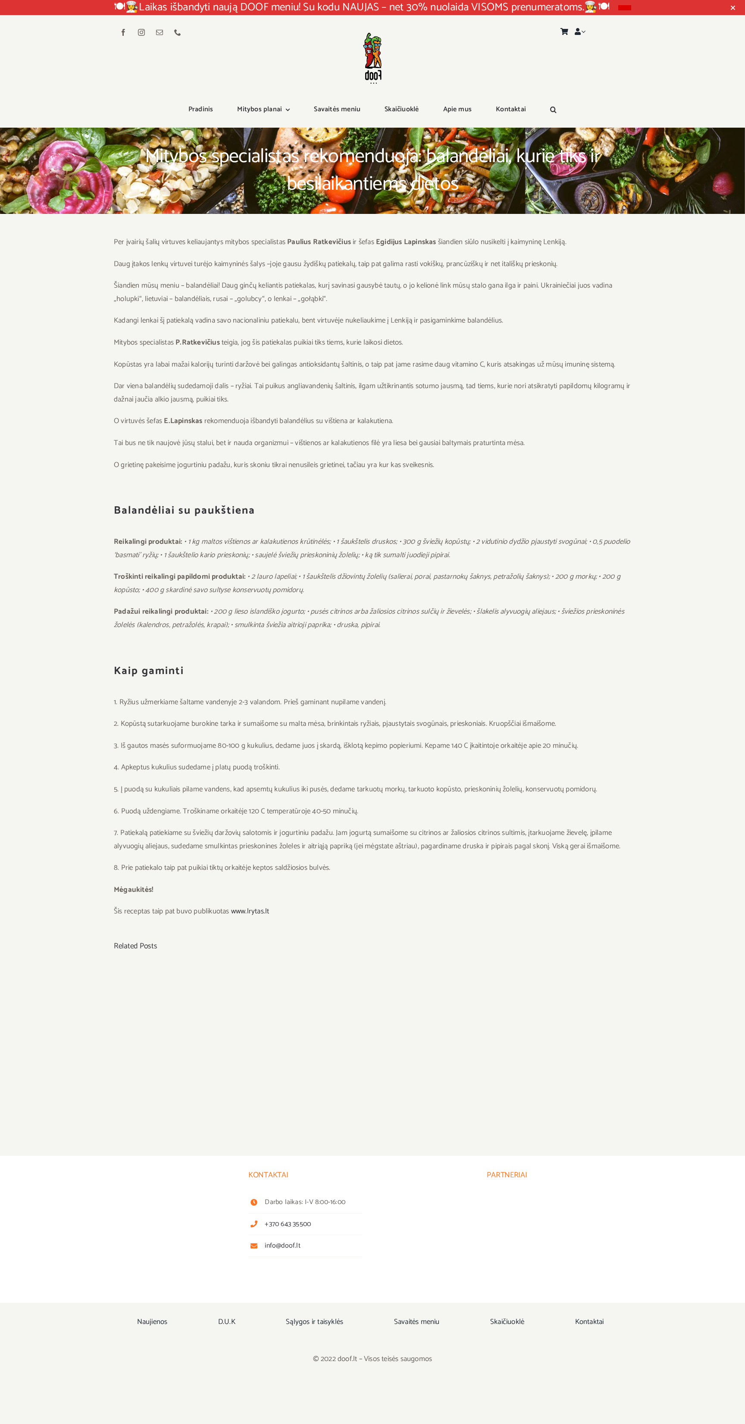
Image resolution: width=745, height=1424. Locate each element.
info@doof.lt (282, 1245)
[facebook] (123, 32)
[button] (553, 110)
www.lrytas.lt (250, 911)
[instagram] (141, 32)
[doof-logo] (372, 29)
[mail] (159, 32)
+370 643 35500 (288, 1224)
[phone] (178, 32)
